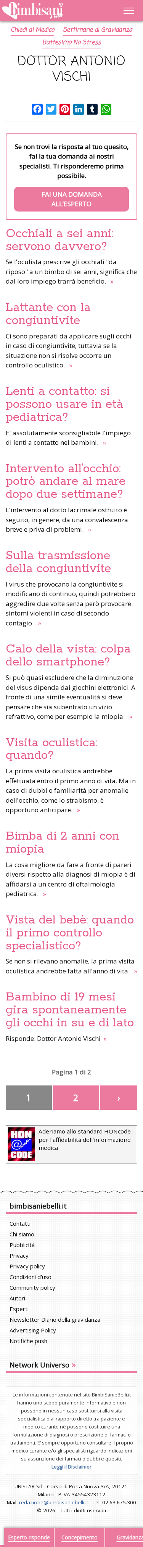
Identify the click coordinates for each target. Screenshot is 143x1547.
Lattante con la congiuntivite (48, 314)
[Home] (52, 11)
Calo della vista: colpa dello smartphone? (68, 655)
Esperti (19, 1309)
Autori (17, 1298)
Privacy (19, 1255)
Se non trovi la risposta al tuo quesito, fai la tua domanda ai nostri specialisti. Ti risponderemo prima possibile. (72, 175)
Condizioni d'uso (30, 1277)
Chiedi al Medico (32, 30)
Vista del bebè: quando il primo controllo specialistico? (70, 933)
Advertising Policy (33, 1330)
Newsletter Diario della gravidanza (55, 1319)
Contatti (20, 1223)
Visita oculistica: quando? (52, 749)
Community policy (32, 1287)
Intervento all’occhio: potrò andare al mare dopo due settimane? (65, 481)
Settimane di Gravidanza (97, 30)
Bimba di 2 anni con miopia (62, 843)
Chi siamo (22, 1234)
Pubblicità (22, 1245)
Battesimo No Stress (71, 42)
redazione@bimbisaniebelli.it (53, 1502)
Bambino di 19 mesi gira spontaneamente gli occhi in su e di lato (70, 1010)
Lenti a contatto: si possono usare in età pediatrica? (64, 404)
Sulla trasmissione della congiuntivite (58, 562)
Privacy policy (27, 1266)
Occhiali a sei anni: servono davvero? (59, 240)
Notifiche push (28, 1341)
